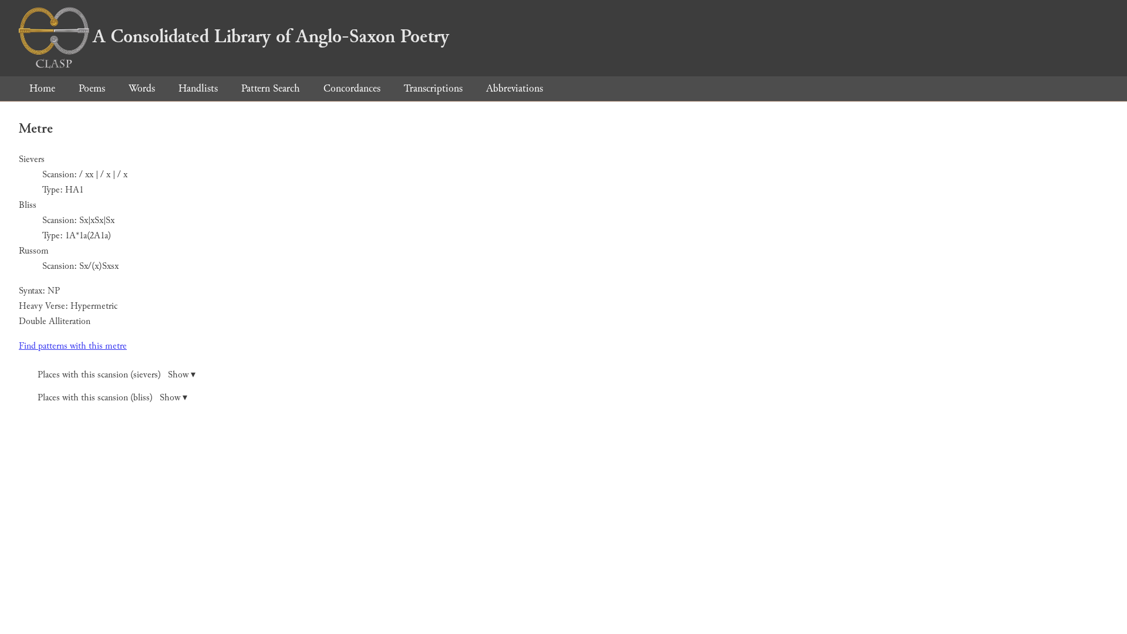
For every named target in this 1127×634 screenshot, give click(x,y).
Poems (92, 88)
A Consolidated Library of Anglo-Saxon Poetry (271, 36)
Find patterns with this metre (73, 346)
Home (42, 88)
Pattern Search (270, 88)
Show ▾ (181, 375)
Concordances (351, 88)
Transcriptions (433, 88)
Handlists (198, 88)
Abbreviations (514, 88)
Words (142, 88)
